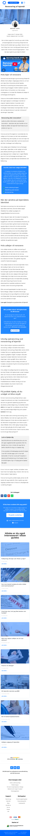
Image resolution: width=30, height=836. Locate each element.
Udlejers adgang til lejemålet (10, 742)
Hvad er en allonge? (7, 665)
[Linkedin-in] (15, 767)
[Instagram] (18, 767)
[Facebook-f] (11, 767)
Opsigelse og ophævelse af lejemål (17, 302)
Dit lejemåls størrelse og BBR (10, 691)
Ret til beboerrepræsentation (10, 716)
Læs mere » (4, 563)
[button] (22, 3)
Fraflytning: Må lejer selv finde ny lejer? (13, 558)
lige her (10, 128)
